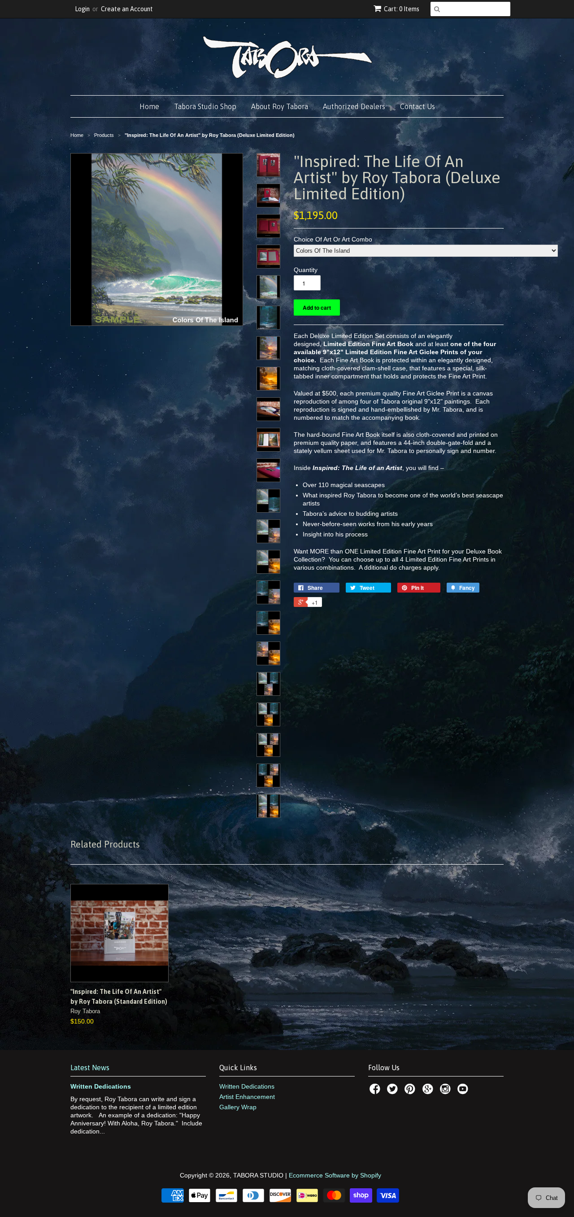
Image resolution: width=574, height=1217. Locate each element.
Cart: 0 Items (401, 9)
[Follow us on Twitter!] (393, 1091)
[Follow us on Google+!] (429, 1091)
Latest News (89, 1067)
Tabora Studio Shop (205, 106)
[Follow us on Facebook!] (376, 1091)
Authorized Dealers (354, 106)
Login (82, 9)
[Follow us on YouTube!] (464, 1091)
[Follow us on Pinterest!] (411, 1091)
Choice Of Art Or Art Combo (333, 239)
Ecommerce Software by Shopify (335, 1175)
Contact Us (417, 106)
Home (149, 106)
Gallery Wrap (238, 1107)
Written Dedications (100, 1086)
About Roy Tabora (279, 106)
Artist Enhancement (247, 1096)
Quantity (305, 269)
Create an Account (127, 9)
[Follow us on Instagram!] (446, 1091)
